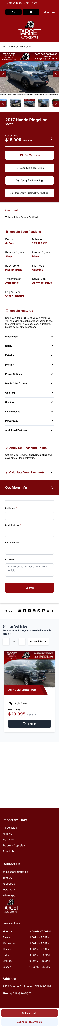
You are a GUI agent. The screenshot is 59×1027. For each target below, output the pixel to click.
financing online (38, 454)
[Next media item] (56, 74)
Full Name (11, 508)
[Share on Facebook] (25, 611)
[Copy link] (52, 611)
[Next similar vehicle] (22, 641)
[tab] (12, 924)
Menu (47, 12)
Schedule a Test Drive (32, 167)
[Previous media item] (3, 74)
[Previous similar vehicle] (6, 641)
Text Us (7, 877)
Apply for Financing (32, 180)
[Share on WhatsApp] (34, 611)
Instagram (9, 889)
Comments (10, 559)
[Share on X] (29, 611)
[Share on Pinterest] (39, 611)
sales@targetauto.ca (15, 871)
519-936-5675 (22, 993)
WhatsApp (9, 895)
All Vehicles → (38, 641)
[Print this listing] (48, 611)
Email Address (13, 525)
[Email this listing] (20, 611)
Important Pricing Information (32, 192)
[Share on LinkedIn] (44, 611)
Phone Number (13, 542)
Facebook (9, 883)
